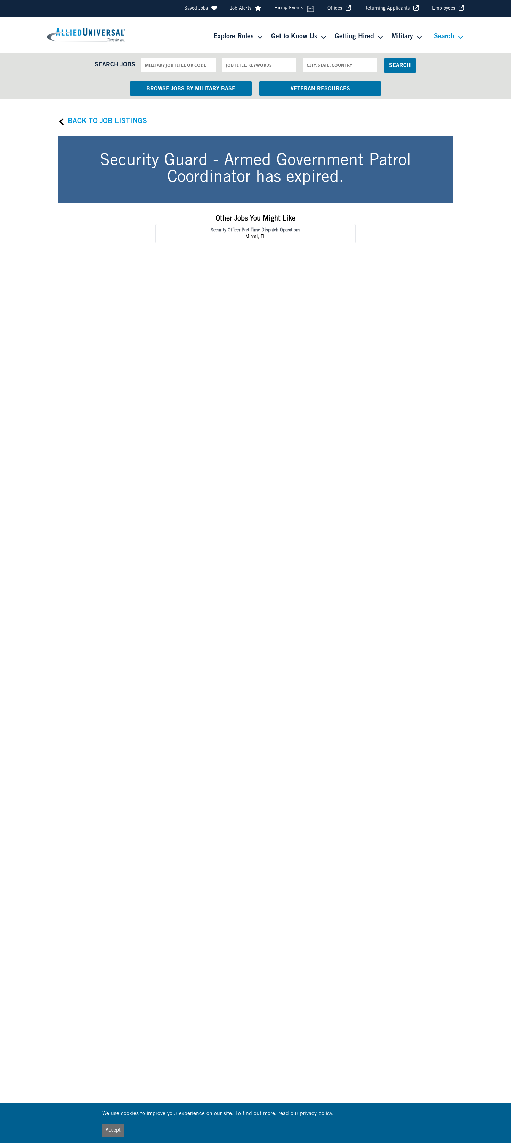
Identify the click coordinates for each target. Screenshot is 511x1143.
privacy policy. (317, 1114)
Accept (113, 1130)
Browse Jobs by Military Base (190, 89)
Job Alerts (240, 8)
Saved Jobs (196, 8)
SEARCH (400, 66)
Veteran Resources (320, 89)
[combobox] (178, 65)
